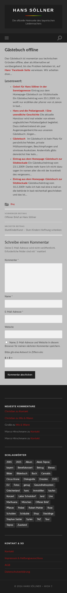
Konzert (10, 496)
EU (8, 485)
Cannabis (45, 473)
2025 (18, 462)
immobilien (38, 491)
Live (51, 496)
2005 (9, 462)
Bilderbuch (22, 473)
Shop (36, 513)
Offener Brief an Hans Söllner (20, 215)
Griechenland (13, 491)
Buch (34, 473)
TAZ (39, 519)
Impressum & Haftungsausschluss (24, 558)
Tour (47, 519)
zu (16, 411)
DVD (54, 479)
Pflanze (10, 508)
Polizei (21, 508)
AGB (7, 565)
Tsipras (10, 525)
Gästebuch (19, 138)
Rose (49, 508)
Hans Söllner (33, 10)
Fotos (16, 485)
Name (9, 296)
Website (9, 327)
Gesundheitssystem (44, 485)
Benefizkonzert (25, 468)
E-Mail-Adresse (14, 312)
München (26, 502)
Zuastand (22, 525)
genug (27, 485)
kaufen (51, 491)
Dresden (43, 479)
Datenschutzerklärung (17, 572)
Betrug (40, 468)
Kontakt (23, 411)
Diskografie (29, 479)
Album (29, 462)
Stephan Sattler (14, 519)
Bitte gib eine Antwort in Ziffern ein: (24, 352)
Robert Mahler (36, 508)
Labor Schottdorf (27, 496)
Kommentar (12, 260)
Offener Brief (42, 502)
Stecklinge (48, 513)
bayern (10, 468)
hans (26, 491)
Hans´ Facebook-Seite (17, 70)
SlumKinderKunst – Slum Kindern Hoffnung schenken (33, 228)
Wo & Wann (26, 418)
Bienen (51, 468)
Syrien (29, 519)
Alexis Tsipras (43, 462)
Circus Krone (13, 479)
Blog (13, 204)
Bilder (9, 473)
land (42, 496)
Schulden (11, 513)
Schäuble (24, 513)
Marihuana (12, 502)
